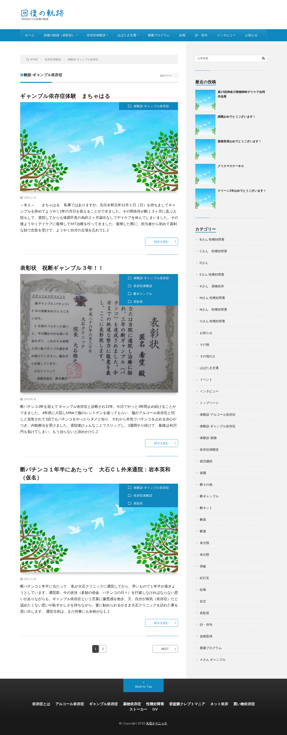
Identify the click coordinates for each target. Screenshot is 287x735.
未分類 (204, 543)
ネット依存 (219, 704)
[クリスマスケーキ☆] (205, 174)
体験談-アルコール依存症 (217, 414)
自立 (203, 601)
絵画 (182, 35)
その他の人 (207, 356)
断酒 (203, 531)
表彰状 (138, 301)
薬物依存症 (132, 704)
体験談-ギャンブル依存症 (151, 106)
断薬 (203, 519)
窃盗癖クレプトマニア (187, 704)
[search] (263, 58)
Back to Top (143, 686)
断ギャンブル (142, 294)
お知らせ (251, 35)
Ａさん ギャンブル (213, 659)
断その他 (206, 484)
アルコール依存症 (69, 704)
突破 (203, 566)
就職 (203, 473)
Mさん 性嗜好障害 (212, 298)
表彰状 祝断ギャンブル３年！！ (62, 267)
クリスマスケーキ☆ (231, 166)
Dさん (204, 263)
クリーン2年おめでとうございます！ (242, 190)
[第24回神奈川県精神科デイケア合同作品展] (205, 100)
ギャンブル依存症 (103, 704)
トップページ (209, 403)
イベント (206, 379)
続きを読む (161, 241)
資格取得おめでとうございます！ (239, 141)
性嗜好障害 (155, 704)
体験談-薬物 (208, 438)
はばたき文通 (126, 35)
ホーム (29, 35)
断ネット (206, 508)
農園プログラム (159, 35)
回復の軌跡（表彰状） (59, 35)
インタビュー (226, 35)
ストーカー (138, 709)
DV (155, 709)
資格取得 (206, 636)
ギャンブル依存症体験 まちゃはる (65, 95)
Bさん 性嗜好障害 (212, 239)
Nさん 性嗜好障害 (213, 309)
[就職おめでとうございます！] (205, 124)
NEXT (165, 649)
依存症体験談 (96, 35)
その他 (204, 344)
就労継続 (206, 461)
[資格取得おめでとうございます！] (205, 149)
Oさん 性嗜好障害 (212, 321)
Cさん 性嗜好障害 (213, 251)
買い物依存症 (244, 704)
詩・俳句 (201, 35)
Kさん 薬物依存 (212, 286)
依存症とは (41, 704)
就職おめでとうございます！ (237, 116)
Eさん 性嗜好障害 (212, 274)
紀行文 (204, 578)
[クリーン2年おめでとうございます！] (205, 199)
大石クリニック (156, 723)
